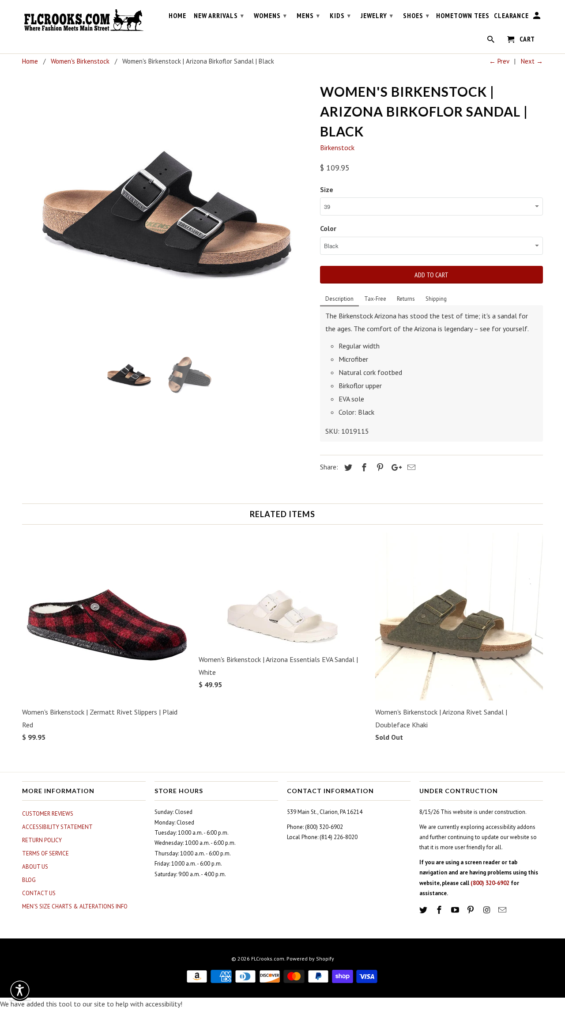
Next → (532, 61)
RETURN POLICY (42, 840)
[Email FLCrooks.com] (503, 910)
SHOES (416, 15)
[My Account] (537, 17)
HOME (177, 15)
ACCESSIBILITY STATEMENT (57, 827)
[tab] (339, 299)
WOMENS (270, 15)
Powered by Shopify (310, 958)
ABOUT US (35, 866)
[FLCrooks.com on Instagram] (487, 910)
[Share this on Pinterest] (379, 467)
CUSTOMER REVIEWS (47, 813)
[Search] (491, 41)
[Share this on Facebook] (363, 467)
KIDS (340, 15)
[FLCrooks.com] (84, 20)
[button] (20, 990)
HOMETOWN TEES (463, 15)
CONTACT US (39, 893)
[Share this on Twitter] (347, 467)
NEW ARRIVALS (219, 15)
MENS (308, 15)
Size (326, 189)
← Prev (499, 61)
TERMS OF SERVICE (45, 853)
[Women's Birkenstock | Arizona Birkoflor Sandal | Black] (166, 212)
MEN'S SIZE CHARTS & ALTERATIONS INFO (75, 906)
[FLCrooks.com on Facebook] (440, 910)
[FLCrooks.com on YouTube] (456, 910)
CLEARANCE (511, 15)
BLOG (29, 880)
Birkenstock (337, 147)
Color (328, 228)
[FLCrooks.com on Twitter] (424, 910)
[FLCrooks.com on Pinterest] (471, 910)
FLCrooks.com (267, 958)
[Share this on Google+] (394, 467)
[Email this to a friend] (410, 467)
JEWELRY (377, 15)
